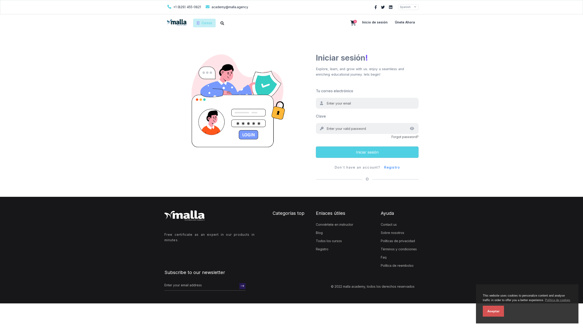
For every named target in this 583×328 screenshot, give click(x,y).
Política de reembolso (397, 265)
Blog (319, 233)
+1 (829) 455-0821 (186, 7)
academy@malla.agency (229, 7)
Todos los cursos (329, 241)
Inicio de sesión (375, 22)
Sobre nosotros (392, 233)
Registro (392, 167)
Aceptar (493, 311)
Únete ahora (405, 22)
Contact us (389, 224)
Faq (383, 257)
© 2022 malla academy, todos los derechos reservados (372, 286)
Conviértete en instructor (334, 224)
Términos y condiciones (399, 249)
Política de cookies (557, 300)
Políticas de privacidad (398, 241)
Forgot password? (405, 137)
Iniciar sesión (367, 152)
